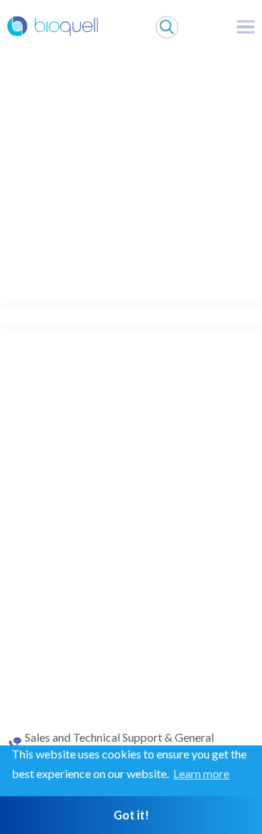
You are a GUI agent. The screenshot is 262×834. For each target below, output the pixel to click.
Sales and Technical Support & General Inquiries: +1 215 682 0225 (119, 744)
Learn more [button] (201, 773)
